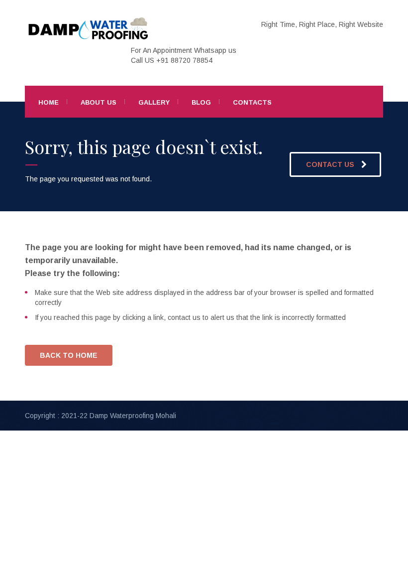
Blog (201, 102)
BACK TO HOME (69, 355)
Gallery (154, 102)
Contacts (252, 102)
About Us (98, 102)
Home (48, 102)
